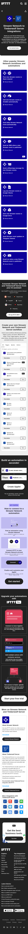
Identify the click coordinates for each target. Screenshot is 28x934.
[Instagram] (10, 927)
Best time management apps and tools (10, 890)
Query (9, 365)
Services (3, 855)
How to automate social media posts (10, 903)
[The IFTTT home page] (5, 3)
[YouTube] (14, 927)
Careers (12, 919)
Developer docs (5, 873)
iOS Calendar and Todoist (20, 875)
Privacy (14, 922)
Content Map (4, 866)
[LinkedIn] (7, 927)
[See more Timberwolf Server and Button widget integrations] (7, 801)
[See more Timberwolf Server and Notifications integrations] (18, 806)
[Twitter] (17, 927)
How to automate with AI (7, 886)
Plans (2, 871)
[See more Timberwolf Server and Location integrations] (18, 812)
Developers (6, 919)
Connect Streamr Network (12, 739)
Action (9, 395)
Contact (8, 922)
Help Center (4, 864)
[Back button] (2, 11)
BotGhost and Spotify (19, 867)
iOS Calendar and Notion (20, 858)
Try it (23, 358)
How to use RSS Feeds (7, 894)
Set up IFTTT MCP (14, 314)
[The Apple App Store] (8, 910)
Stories (3, 858)
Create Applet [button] (14, 487)
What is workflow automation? (8, 892)
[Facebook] (4, 927)
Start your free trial (14, 698)
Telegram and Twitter (19, 877)
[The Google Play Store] (19, 910)
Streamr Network (12, 26)
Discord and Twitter (19, 879)
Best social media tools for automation (10, 905)
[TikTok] (20, 927)
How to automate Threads (7, 901)
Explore (4, 853)
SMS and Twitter (18, 869)
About (20, 922)
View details (7, 358)
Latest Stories (6, 884)
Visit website (5, 734)
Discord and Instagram (19, 855)
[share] (26, 11)
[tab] (2, 345)
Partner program (21, 919)
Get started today (14, 48)
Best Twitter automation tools (8, 888)
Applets (3, 860)
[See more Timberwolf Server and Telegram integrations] (7, 806)
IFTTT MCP (4, 862)
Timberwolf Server (14, 28)
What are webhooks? (6, 897)
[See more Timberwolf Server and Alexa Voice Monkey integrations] (18, 801)
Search (3, 869)
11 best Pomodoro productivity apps (10, 899)
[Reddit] (24, 927)
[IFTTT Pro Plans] (23, 363)
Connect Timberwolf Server (12, 790)
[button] (26, 4)
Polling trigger (11, 354)
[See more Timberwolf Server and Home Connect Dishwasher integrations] (7, 812)
